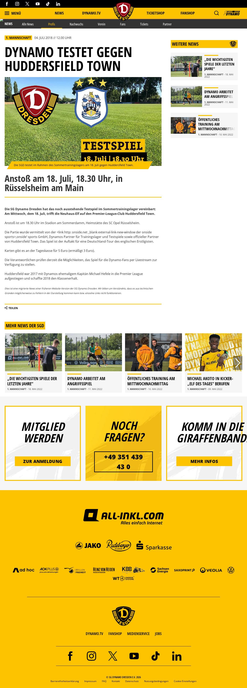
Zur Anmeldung (42, 461)
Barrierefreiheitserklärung (65, 681)
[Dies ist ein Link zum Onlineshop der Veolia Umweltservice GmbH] (211, 570)
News (59, 13)
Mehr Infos (204, 461)
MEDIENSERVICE (138, 633)
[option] (33, 363)
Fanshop (188, 13)
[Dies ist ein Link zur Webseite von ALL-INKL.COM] (124, 516)
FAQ (104, 681)
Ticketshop (156, 13)
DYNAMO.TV (91, 13)
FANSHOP (115, 633)
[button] (216, 13)
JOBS (158, 633)
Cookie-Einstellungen (185, 681)
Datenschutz (132, 681)
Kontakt (116, 681)
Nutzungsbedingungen (156, 681)
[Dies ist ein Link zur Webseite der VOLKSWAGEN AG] (231, 570)
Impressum (90, 681)
